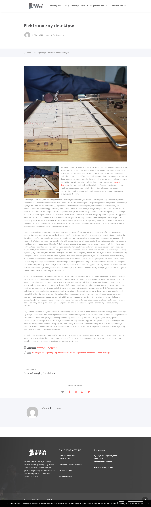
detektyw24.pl (40, 53)
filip (35, 35)
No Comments (58, 35)
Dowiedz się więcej (135, 503)
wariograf (107, 353)
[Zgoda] (148, 503)
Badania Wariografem (103, 467)
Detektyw (36, 353)
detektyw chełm (65, 353)
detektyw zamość (94, 353)
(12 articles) (57, 409)
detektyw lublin (79, 353)
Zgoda (121, 503)
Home (28, 53)
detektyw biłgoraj (49, 353)
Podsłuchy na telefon (103, 461)
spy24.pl (53, 348)
